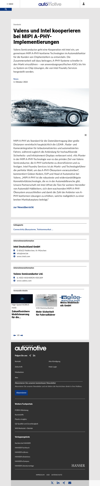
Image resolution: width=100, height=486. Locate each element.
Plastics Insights (21, 419)
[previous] (14, 335)
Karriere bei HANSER (23, 443)
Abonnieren (21, 393)
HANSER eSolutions (22, 457)
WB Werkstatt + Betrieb (24, 428)
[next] (21, 335)
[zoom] (86, 135)
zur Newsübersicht (23, 207)
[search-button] (6, 9)
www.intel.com (23, 256)
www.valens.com (24, 281)
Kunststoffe (19, 415)
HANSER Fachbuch (22, 448)
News (15, 79)
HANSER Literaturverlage (24, 466)
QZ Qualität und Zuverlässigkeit (26, 424)
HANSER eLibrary (21, 452)
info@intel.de (22, 254)
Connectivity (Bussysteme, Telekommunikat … (33, 230)
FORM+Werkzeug (21, 410)
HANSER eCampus (22, 461)
